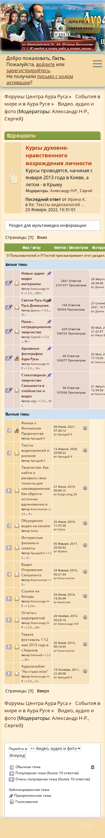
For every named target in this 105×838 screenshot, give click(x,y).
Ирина (62, 551)
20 (49, 401)
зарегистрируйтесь (28, 70)
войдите (45, 64)
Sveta (34, 531)
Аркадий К (38, 438)
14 (36, 368)
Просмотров (78, 247)
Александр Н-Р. (70, 111)
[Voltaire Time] (91, 827)
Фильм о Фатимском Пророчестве (32, 428)
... (33, 293)
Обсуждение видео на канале (35, 523)
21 (22, 315)
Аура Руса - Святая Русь (80, 25)
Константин (39, 509)
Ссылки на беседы (30, 594)
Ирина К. (77, 199)
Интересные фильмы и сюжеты (32, 543)
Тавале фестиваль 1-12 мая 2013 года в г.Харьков (34, 642)
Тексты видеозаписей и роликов (35, 450)
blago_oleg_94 (67, 494)
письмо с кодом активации (39, 79)
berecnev (64, 602)
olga (33, 401)
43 (36, 627)
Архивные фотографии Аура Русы (32, 353)
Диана (99, 287)
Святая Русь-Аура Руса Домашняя (36, 303)
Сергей (13, 118)
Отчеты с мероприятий (33, 615)
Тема (26, 247)
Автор (37, 247)
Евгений (36, 655)
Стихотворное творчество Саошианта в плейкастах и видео (33, 386)
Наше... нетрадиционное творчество (36, 326)
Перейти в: (18, 748)
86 (25, 341)
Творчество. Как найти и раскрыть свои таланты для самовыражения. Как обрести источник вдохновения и (36, 486)
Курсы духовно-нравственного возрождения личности (59, 155)
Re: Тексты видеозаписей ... (57, 204)
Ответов (60, 247)
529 (37, 293)
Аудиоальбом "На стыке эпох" (34, 669)
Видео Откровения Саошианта (31, 569)
